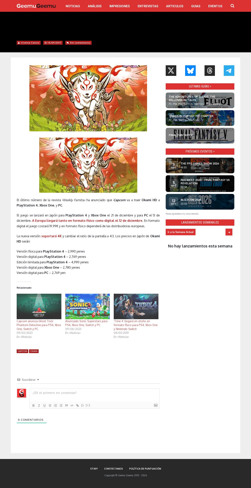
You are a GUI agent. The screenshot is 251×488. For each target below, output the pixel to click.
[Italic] (39, 405)
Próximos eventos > (200, 151)
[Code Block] (72, 405)
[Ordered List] (55, 405)
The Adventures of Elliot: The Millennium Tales (192, 98)
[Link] (77, 405)
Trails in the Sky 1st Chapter (191, 116)
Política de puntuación (145, 468)
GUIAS (195, 6)
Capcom (22, 351)
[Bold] (33, 405)
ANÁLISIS (95, 6)
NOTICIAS (73, 6)
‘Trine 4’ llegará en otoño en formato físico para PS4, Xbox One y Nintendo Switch (136, 325)
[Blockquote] (66, 405)
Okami (33, 351)
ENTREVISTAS (148, 6)
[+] (88, 405)
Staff (94, 468)
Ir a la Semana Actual (181, 232)
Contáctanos (113, 468)
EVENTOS (215, 6)
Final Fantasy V (181, 135)
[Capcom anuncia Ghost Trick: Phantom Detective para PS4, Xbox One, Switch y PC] (39, 306)
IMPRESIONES (119, 6)
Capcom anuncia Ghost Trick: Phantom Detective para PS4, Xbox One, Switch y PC (39, 325)
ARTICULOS (174, 6)
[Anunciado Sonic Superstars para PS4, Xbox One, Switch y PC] (87, 306)
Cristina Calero (30, 42)
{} (82, 405)
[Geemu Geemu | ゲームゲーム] (36, 6)
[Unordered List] (61, 405)
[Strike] (50, 405)
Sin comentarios (80, 42)
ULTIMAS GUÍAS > (200, 86)
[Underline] (44, 405)
